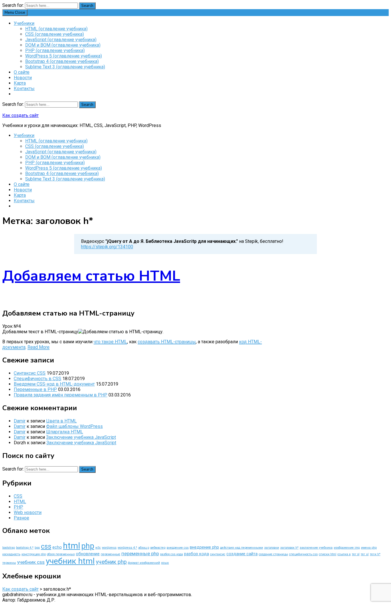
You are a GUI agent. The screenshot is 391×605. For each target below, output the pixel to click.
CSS (18, 496)
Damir (19, 421)
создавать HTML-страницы (167, 341)
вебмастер (157, 548)
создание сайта (242, 553)
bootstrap (8, 548)
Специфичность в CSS (37, 378)
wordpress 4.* (127, 548)
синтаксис (217, 554)
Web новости (28, 512)
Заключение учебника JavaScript (81, 437)
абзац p (143, 548)
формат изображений (144, 563)
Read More (38, 347)
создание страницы (273, 554)
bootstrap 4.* (24, 548)
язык (165, 563)
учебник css (31, 562)
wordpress (109, 548)
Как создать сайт (20, 115)
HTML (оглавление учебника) (56, 28)
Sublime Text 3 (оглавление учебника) (65, 67)
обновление (88, 553)
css (46, 546)
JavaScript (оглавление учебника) (60, 39)
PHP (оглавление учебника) (55, 50)
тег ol (356, 554)
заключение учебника (316, 548)
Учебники (24, 23)
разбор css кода (171, 554)
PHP (18, 507)
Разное (21, 518)
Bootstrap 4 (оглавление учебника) (62, 61)
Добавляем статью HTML (91, 276)
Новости (23, 77)
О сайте (21, 72)
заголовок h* (289, 548)
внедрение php (204, 547)
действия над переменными (241, 548)
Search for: (13, 5)
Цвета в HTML (61, 421)
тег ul (365, 554)
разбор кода (196, 553)
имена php (369, 548)
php (87, 546)
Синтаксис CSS (30, 373)
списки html (327, 554)
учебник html (70, 561)
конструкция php (33, 554)
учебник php (111, 562)
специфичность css (303, 554)
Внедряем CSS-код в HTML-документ (54, 384)
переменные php (140, 553)
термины (9, 563)
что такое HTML (110, 341)
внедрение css (178, 548)
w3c (98, 548)
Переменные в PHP (35, 389)
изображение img (347, 548)
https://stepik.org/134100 (107, 246)
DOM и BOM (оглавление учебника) (62, 45)
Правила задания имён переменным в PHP (60, 395)
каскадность (11, 554)
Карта (20, 83)
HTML (20, 501)
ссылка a (344, 554)
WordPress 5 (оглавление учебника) (63, 56)
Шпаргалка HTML (64, 432)
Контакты (24, 88)
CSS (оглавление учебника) (54, 34)
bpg (37, 548)
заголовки (271, 548)
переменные (110, 554)
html (71, 546)
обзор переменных (61, 554)
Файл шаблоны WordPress (74, 426)
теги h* (375, 554)
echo (57, 547)
